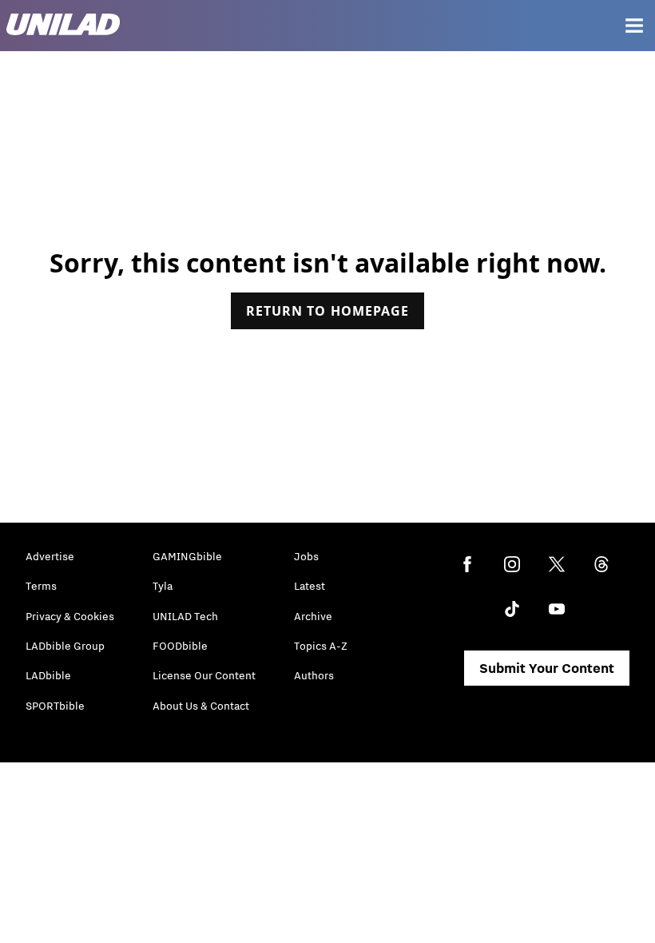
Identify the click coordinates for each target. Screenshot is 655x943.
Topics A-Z (320, 646)
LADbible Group (65, 646)
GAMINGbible (187, 556)
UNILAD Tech (185, 616)
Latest (309, 586)
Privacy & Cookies (70, 616)
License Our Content (204, 675)
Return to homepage (327, 311)
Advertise (50, 556)
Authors (314, 675)
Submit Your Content (546, 668)
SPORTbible (55, 705)
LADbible (48, 675)
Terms (41, 586)
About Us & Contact (201, 705)
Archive (313, 616)
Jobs (306, 556)
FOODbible (180, 646)
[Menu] (634, 25)
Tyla (163, 586)
